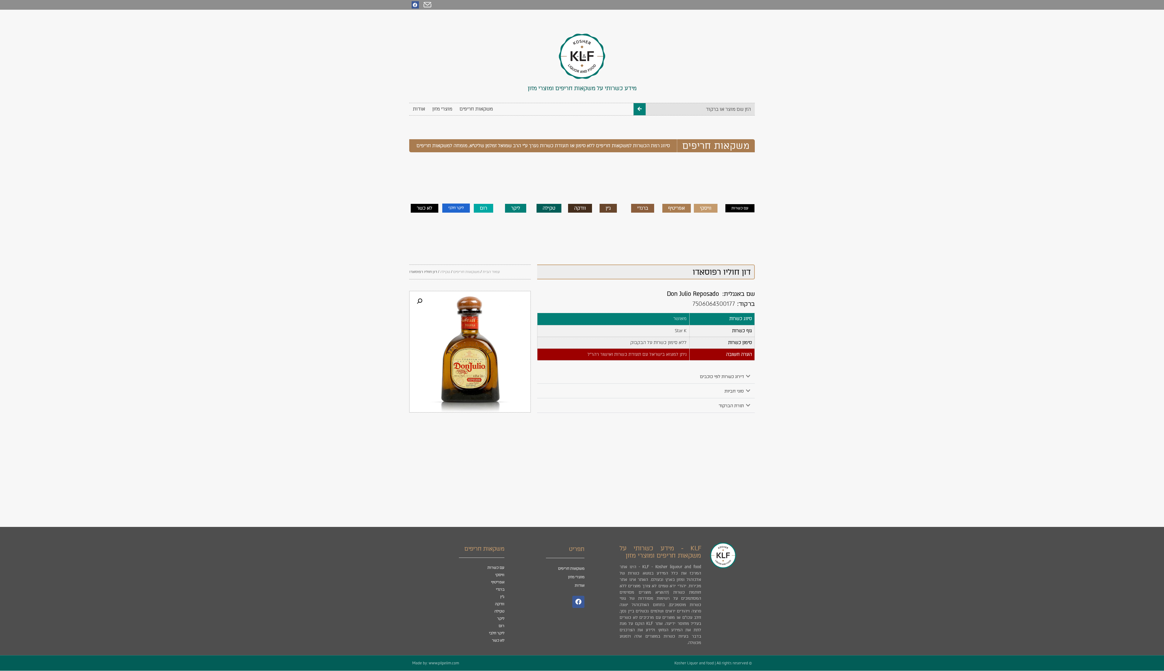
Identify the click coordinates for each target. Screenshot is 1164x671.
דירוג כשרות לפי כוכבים (722, 376)
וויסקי (499, 575)
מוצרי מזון (442, 109)
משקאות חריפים (476, 109)
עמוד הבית (491, 272)
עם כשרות (495, 567)
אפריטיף (497, 582)
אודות (419, 109)
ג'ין (502, 597)
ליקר (500, 618)
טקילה (445, 272)
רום (501, 626)
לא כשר (498, 640)
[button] (646, 376)
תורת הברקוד (731, 405)
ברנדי (500, 589)
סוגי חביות (734, 391)
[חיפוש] (640, 109)
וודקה (499, 604)
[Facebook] (415, 4)
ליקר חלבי (496, 633)
